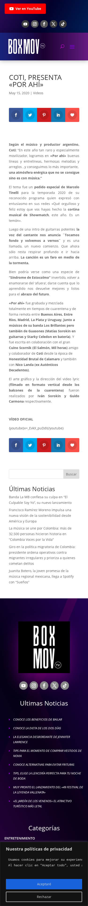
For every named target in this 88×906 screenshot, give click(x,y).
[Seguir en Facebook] (44, 24)
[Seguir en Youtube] (25, 24)
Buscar (71, 474)
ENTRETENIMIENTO (19, 838)
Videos (38, 93)
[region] (44, 874)
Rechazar (44, 896)
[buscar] (62, 46)
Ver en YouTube (28, 8)
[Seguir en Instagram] (34, 24)
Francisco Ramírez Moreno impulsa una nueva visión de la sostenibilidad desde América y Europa (40, 515)
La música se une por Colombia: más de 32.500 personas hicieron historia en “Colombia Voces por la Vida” (40, 534)
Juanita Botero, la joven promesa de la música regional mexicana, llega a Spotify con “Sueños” (41, 576)
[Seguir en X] (53, 24)
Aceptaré (44, 884)
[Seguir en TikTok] (63, 24)
